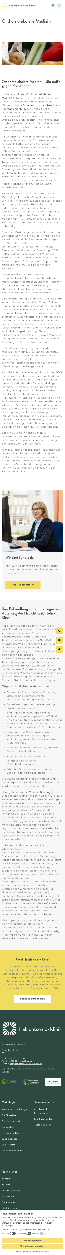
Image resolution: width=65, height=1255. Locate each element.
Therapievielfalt (10, 1133)
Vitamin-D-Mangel (41, 792)
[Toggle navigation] (59, 5)
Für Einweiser (9, 1115)
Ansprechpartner (11, 1191)
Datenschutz (8, 1202)
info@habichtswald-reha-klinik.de (26, 1064)
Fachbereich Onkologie (15, 1109)
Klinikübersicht (10, 1208)
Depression (50, 261)
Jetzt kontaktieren (22, 585)
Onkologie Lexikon (12, 1151)
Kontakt (6, 1179)
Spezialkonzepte (11, 1139)
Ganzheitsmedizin (11, 1121)
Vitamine (28, 105)
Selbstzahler (8, 1145)
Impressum (8, 1196)
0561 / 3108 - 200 (17, 1058)
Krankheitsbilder (43, 1119)
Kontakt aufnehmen (32, 999)
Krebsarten (8, 1127)
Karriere (6, 1185)
